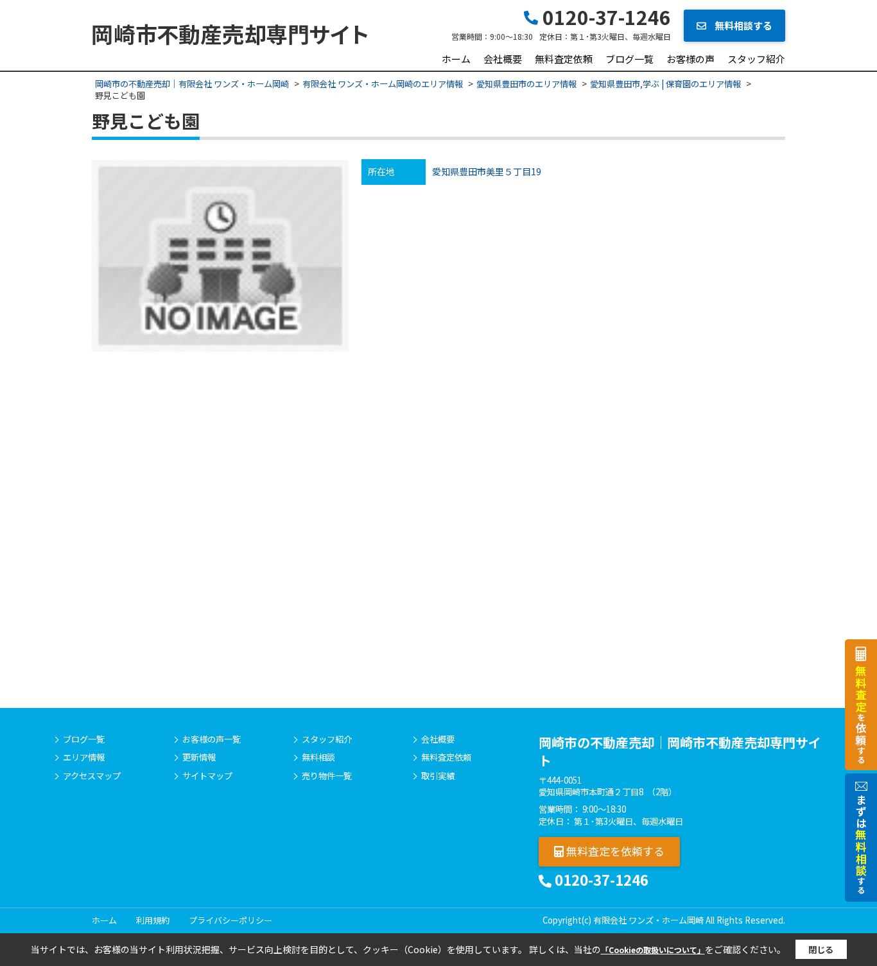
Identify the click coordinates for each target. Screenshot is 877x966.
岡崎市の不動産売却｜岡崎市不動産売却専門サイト (680, 751)
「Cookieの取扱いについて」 (653, 949)
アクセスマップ (92, 776)
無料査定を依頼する (614, 851)
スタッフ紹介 (756, 58)
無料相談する (742, 25)
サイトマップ (207, 776)
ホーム (456, 58)
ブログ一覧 (629, 58)
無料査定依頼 (564, 58)
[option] (220, 255)
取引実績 (438, 776)
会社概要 (502, 58)
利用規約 (152, 920)
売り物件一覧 (327, 776)
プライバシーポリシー (230, 920)
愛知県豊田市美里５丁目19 (486, 171)
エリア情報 (84, 757)
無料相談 (318, 757)
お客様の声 (690, 58)
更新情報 (199, 757)
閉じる (820, 950)
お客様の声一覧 (211, 739)
